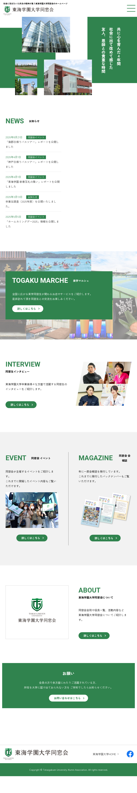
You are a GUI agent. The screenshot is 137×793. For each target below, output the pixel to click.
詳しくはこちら (26, 309)
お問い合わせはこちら (67, 698)
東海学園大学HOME (104, 754)
